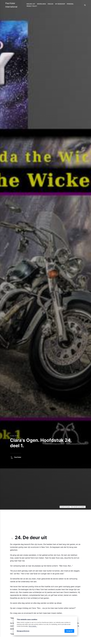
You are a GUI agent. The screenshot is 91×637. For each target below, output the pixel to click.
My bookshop (60, 4)
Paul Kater (17, 457)
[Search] (84, 5)
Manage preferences (23, 631)
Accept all (69, 631)
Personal (70, 4)
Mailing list (31, 4)
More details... (33, 626)
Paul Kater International (11, 5)
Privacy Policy (32, 6)
